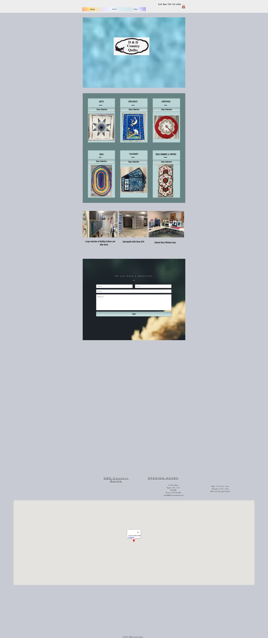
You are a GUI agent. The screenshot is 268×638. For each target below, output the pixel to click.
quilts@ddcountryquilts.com (174, 495)
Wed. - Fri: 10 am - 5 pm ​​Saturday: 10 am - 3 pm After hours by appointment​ (220, 488)
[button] (136, 9)
